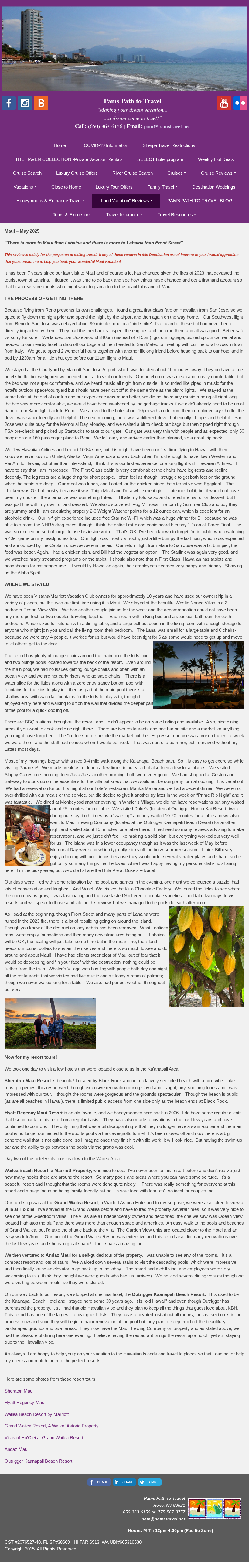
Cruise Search (27, 173)
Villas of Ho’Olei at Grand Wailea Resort (44, 1437)
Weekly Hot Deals (216, 159)
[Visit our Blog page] (41, 103)
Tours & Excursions (72, 214)
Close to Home (66, 187)
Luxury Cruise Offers (77, 173)
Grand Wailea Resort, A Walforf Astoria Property (52, 1425)
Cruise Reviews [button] (217, 173)
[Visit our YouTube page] (224, 103)
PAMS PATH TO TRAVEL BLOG (200, 200)
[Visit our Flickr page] (240, 103)
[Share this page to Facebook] (99, 1482)
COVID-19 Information (106, 145)
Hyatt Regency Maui (25, 1402)
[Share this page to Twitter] (150, 1482)
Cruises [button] (175, 173)
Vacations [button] (23, 187)
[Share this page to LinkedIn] (124, 1482)
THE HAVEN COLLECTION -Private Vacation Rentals (69, 159)
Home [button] (60, 145)
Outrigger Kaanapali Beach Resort (38, 1461)
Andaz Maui (16, 1449)
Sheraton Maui (19, 1390)
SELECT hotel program (160, 159)
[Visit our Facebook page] (9, 103)
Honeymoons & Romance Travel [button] (48, 200)
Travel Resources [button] (175, 214)
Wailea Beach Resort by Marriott (37, 1414)
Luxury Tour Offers (114, 187)
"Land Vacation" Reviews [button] (124, 200)
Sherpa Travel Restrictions (169, 145)
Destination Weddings (213, 187)
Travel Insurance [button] (122, 214)
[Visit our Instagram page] (25, 103)
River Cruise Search (132, 173)
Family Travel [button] (160, 187)
